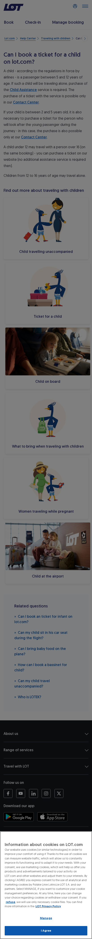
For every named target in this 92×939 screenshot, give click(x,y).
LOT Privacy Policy (48, 906)
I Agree (46, 930)
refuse (10, 902)
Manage (46, 918)
